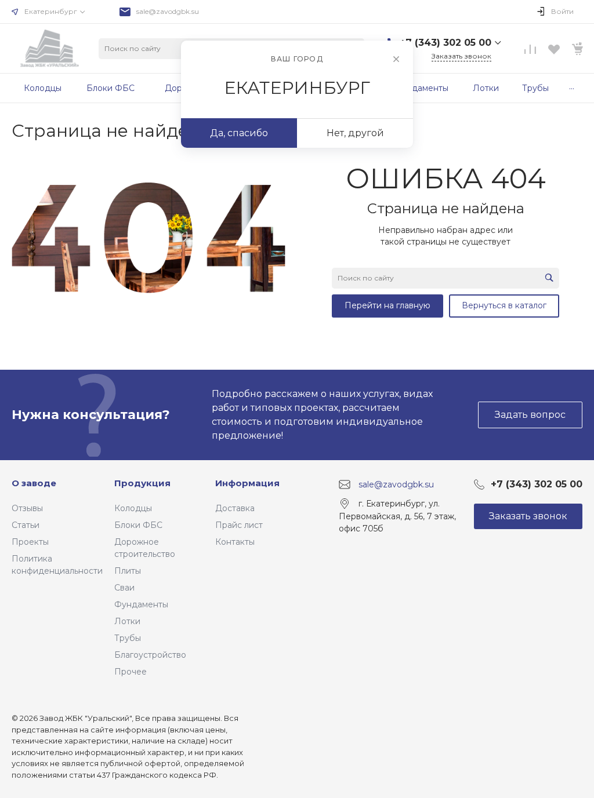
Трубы (127, 638)
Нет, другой (355, 133)
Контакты (235, 542)
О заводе (34, 483)
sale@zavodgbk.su (167, 11)
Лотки (127, 621)
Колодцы (133, 508)
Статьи (25, 525)
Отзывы (27, 508)
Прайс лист (239, 525)
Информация (247, 483)
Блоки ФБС (138, 525)
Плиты (127, 571)
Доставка (235, 508)
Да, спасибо (239, 133)
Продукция (142, 483)
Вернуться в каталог (504, 305)
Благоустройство (150, 655)
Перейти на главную (387, 305)
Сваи (124, 587)
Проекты (30, 542)
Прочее (130, 671)
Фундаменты (141, 604)
